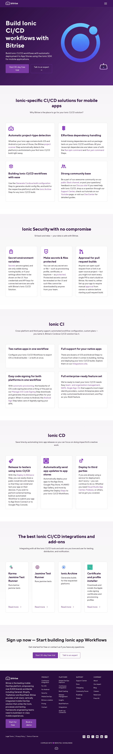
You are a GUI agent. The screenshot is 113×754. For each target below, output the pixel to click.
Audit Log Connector (62, 712)
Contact (44, 707)
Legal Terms (10, 736)
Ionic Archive (45, 189)
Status (78, 698)
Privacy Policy (20, 736)
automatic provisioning (23, 385)
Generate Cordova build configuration (33, 183)
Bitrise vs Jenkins (47, 700)
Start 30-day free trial (17, 68)
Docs (78, 684)
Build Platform (63, 704)
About (96, 681)
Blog (95, 688)
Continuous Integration (45, 681)
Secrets (11, 265)
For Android (45, 689)
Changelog (79, 688)
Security (44, 693)
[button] (105, 3)
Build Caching (63, 691)
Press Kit (96, 698)
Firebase (90, 489)
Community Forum (82, 691)
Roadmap (79, 695)
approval (89, 286)
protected (61, 274)
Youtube (65, 194)
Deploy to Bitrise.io (25, 475)
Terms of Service (32, 736)
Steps (63, 490)
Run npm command (73, 150)
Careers (96, 691)
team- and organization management (83, 385)
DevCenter (89, 194)
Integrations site (80, 363)
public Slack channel (70, 182)
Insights (61, 700)
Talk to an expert (70, 655)
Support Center (68, 191)
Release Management (63, 696)
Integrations (63, 707)
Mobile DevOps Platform (64, 681)
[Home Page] (12, 3)
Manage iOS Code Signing (24, 391)
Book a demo (29, 723)
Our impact (97, 684)
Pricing (43, 704)
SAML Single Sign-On (70, 388)
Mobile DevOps (46, 697)
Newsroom (97, 695)
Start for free (13, 723)
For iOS (43, 686)
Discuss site (81, 185)
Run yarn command (95, 150)
